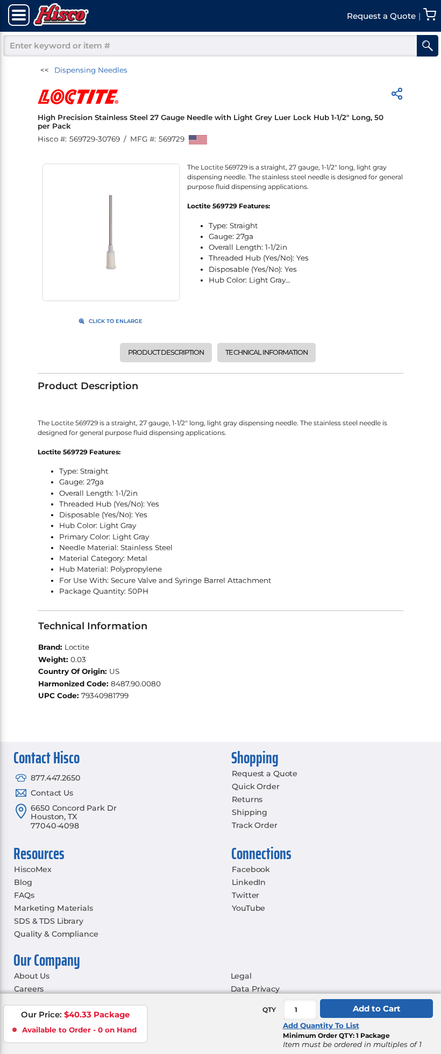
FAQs (24, 895)
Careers (29, 989)
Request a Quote (264, 773)
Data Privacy (255, 989)
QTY (269, 1010)
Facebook (251, 869)
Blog (23, 882)
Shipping (249, 812)
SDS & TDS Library (48, 921)
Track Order (254, 825)
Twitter (245, 895)
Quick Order (255, 786)
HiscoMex (33, 869)
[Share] (396, 95)
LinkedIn (249, 882)
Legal (241, 976)
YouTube (248, 908)
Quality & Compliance (56, 934)
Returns (247, 799)
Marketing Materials (53, 908)
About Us (31, 976)
